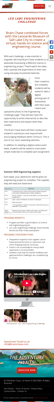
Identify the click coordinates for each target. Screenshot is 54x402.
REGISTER (39, 6)
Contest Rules (10, 391)
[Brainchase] (7, 6)
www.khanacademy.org (40, 398)
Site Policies (9, 388)
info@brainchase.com (16, 344)
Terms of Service (22, 388)
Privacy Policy (36, 388)
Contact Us (22, 391)
